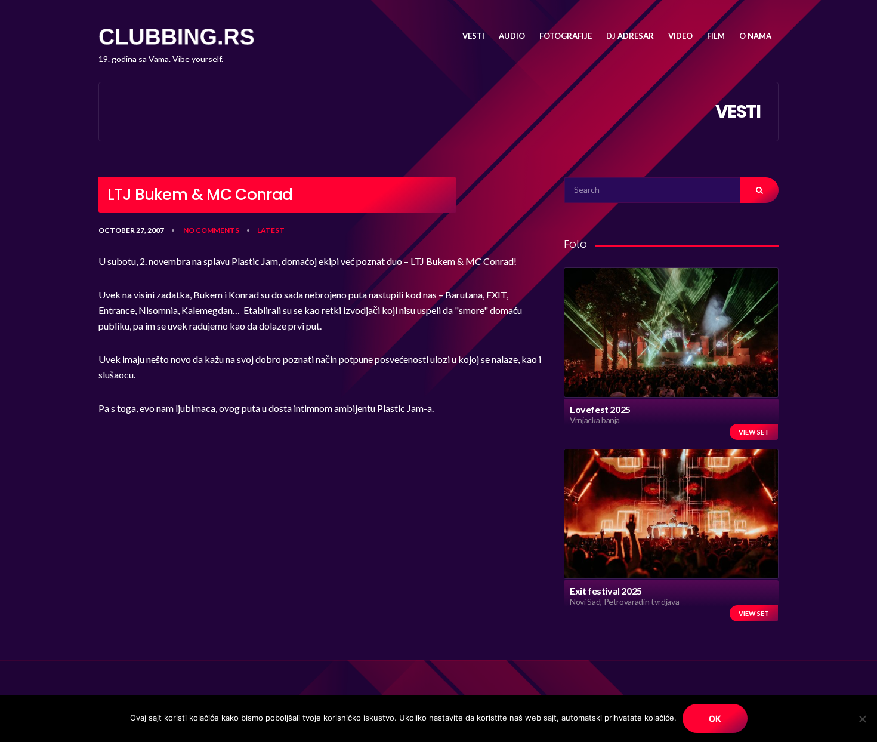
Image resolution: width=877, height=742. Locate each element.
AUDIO (512, 36)
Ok (715, 718)
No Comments (211, 230)
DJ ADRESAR (630, 36)
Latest (271, 230)
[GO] (759, 190)
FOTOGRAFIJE (565, 36)
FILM (716, 36)
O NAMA (755, 36)
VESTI (473, 36)
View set (754, 432)
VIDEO (680, 36)
